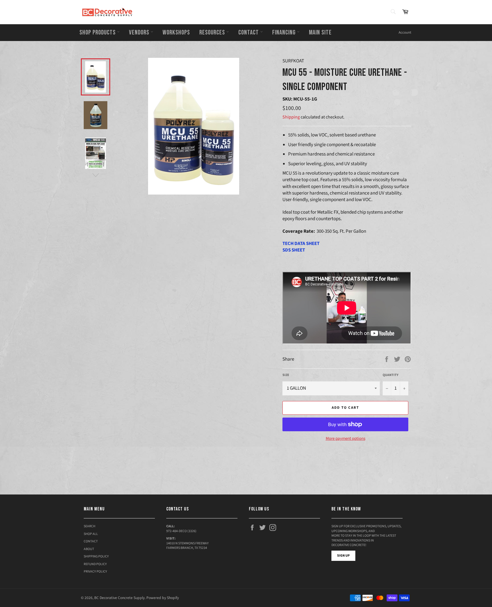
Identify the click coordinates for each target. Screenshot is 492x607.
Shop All (91, 534)
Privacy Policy (95, 571)
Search (89, 526)
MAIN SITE (320, 32)
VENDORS (140, 32)
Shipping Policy (96, 556)
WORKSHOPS (176, 32)
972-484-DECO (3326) (181, 531)
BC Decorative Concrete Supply (119, 597)
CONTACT (249, 32)
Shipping (291, 117)
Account (405, 32)
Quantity (390, 375)
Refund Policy (95, 564)
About (89, 549)
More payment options (345, 439)
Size (285, 375)
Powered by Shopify (162, 597)
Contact (91, 541)
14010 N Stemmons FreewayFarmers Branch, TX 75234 (187, 546)
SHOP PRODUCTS (98, 32)
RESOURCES (212, 32)
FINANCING (284, 32)
